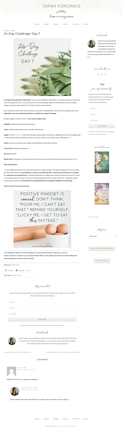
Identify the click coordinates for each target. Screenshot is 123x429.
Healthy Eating (10, 30)
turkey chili (18, 135)
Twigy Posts (15, 265)
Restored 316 (73, 426)
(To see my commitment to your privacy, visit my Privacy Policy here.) (42, 325)
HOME (37, 419)
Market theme (62, 426)
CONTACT (75, 419)
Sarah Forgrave (61, 10)
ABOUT (46, 419)
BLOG (86, 419)
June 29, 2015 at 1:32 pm (26, 369)
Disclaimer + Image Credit (102, 248)
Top (118, 424)
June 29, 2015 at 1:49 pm (29, 389)
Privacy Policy (102, 260)
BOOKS (56, 419)
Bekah (20, 367)
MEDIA (65, 419)
